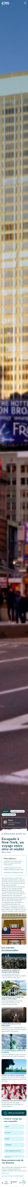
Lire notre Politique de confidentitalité (13, 1176)
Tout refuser (6, 1182)
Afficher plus (5, 1173)
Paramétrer (14, 1182)
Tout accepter (23, 1182)
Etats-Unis (19, 834)
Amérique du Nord (9, 834)
